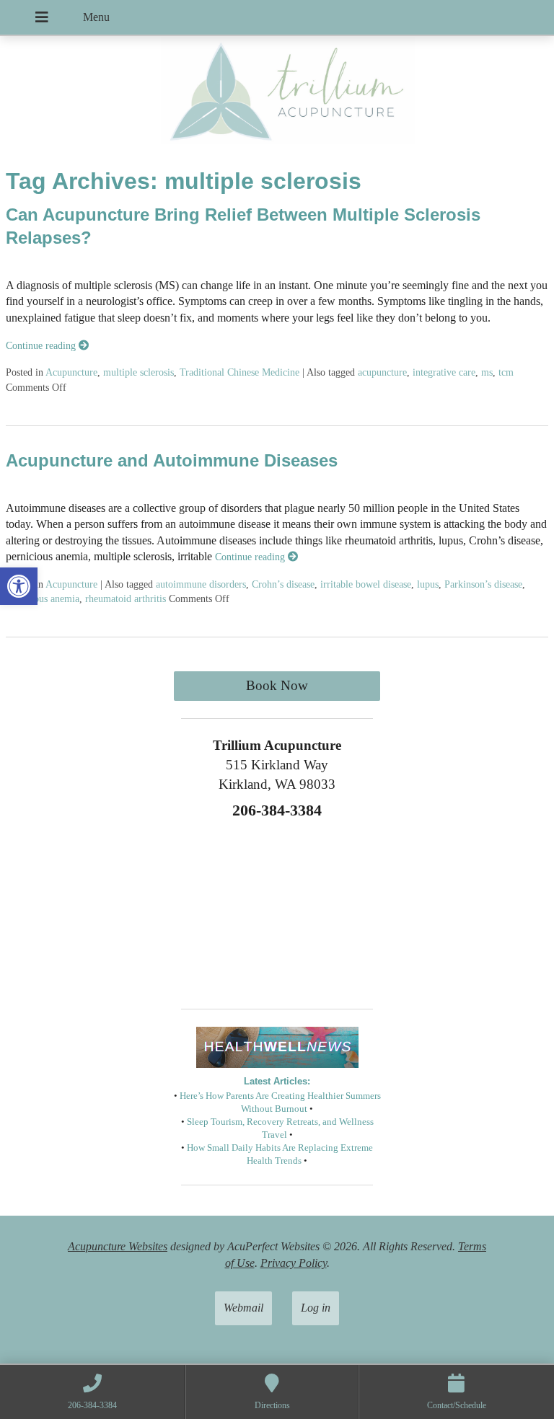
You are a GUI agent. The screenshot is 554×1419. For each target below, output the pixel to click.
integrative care (444, 372)
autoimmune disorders (201, 584)
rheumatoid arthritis (125, 598)
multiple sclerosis (138, 372)
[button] (19, 586)
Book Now (277, 685)
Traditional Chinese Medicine (239, 372)
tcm (506, 372)
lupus (428, 584)
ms (487, 372)
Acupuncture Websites (117, 1246)
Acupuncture (71, 372)
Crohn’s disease (283, 584)
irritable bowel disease (365, 584)
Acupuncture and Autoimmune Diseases (172, 460)
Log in (315, 1307)
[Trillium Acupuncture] (277, 95)
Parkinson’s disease (483, 584)
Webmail (243, 1307)
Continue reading (42, 345)
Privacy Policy (293, 1263)
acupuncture (382, 372)
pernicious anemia (42, 598)
